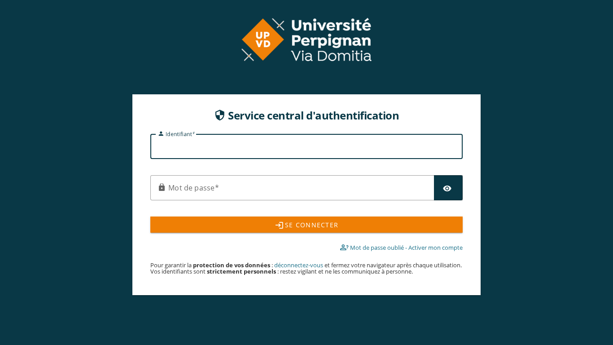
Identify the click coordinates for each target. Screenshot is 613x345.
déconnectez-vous (299, 265)
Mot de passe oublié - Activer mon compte (406, 247)
